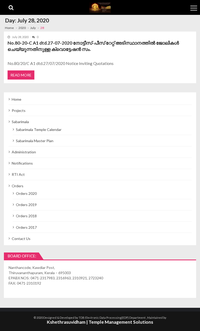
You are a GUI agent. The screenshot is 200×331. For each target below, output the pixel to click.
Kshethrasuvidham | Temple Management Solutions (100, 322)
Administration (24, 152)
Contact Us (21, 238)
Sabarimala (20, 121)
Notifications (22, 163)
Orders (17, 186)
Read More (21, 75)
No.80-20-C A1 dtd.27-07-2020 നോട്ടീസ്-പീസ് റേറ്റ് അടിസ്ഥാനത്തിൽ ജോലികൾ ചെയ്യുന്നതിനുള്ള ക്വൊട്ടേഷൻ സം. (93, 46)
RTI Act (18, 174)
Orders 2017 (26, 227)
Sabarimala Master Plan (34, 141)
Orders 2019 (26, 204)
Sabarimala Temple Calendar (38, 129)
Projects (19, 110)
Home (16, 99)
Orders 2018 (26, 216)
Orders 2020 (26, 193)
